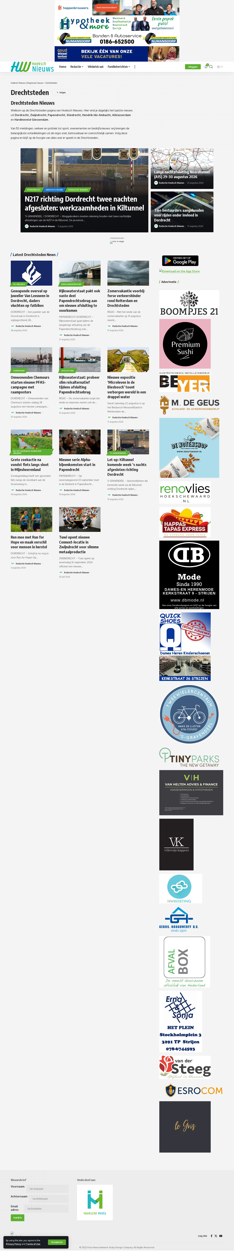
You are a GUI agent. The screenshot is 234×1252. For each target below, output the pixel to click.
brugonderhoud (71, 284)
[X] (216, 1236)
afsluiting (67, 370)
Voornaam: (18, 1186)
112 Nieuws (19, 284)
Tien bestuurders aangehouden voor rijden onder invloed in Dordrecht (179, 215)
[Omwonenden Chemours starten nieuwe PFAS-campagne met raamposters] (31, 359)
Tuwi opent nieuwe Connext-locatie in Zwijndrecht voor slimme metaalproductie (79, 544)
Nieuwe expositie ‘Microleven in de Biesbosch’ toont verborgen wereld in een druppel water (126, 387)
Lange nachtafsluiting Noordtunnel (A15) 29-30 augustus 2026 (182, 174)
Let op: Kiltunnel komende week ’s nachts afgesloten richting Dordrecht (126, 467)
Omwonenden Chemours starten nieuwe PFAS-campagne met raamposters (30, 384)
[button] (57, 1242)
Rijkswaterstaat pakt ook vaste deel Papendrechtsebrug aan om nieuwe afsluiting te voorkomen (79, 300)
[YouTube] (220, 1236)
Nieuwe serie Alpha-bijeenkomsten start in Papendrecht (77, 464)
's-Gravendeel (118, 453)
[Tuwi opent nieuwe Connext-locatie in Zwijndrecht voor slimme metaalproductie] (80, 519)
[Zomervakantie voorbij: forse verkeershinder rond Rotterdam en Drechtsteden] (128, 273)
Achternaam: (19, 1196)
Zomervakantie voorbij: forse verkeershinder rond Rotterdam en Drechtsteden (126, 298)
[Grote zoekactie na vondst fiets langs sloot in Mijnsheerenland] (31, 442)
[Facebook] (211, 1236)
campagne (19, 370)
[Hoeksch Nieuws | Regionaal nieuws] (32, 67)
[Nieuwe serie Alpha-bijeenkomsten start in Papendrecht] (80, 442)
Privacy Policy (13, 1244)
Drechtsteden (54, 189)
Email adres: (15, 1208)
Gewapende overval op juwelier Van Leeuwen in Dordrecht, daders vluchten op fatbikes (30, 298)
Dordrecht (34, 189)
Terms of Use (33, 1244)
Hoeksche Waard (78, 189)
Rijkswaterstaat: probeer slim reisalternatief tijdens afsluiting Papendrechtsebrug (79, 384)
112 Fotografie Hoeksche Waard (27, 452)
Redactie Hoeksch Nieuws (42, 226)
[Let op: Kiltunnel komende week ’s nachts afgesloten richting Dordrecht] (128, 442)
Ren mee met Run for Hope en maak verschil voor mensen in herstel (29, 542)
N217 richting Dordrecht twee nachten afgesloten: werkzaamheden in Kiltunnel (84, 203)
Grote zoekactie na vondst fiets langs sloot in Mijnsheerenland (30, 464)
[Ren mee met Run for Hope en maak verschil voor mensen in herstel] (31, 519)
